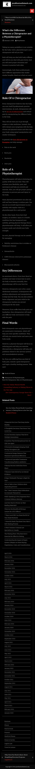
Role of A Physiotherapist (24, 380)
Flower (6, 725)
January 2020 (8, 713)
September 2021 (9, 683)
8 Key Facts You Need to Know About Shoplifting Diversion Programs (16, 756)
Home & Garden (9, 740)
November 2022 (9, 631)
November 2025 (9, 572)
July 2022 (7, 646)
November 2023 (9, 613)
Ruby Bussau (21, 40)
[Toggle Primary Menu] (32, 11)
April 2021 (7, 702)
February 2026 (9, 561)
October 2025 (8, 575)
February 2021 (9, 709)
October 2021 (8, 679)
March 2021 (8, 705)
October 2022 (8, 635)
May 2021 (7, 698)
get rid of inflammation (15, 111)
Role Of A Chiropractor (9, 380)
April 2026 (7, 553)
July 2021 (7, 691)
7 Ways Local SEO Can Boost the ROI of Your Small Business (18, 19)
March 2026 (8, 557)
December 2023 (9, 609)
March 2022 (8, 661)
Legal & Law (8, 743)
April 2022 (7, 657)
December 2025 (9, 568)
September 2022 (9, 639)
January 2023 (8, 627)
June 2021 (7, 694)
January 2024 (8, 605)
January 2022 (8, 668)
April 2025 (7, 583)
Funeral (7, 732)
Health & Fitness (10, 373)
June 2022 (7, 650)
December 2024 (9, 594)
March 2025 (8, 587)
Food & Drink (8, 729)
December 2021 (9, 672)
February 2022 (9, 665)
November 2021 (9, 676)
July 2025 (7, 579)
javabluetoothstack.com (22, 3)
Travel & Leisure (9, 747)
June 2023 (7, 620)
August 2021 (8, 687)
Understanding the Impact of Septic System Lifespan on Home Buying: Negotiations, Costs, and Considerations (17, 542)
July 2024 (7, 598)
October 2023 (8, 616)
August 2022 (8, 642)
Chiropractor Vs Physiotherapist (14, 377)
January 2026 (8, 564)
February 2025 (9, 590)
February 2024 (9, 601)
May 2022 (7, 653)
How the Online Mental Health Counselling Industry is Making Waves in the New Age (19, 409)
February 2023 (9, 624)
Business (8, 22)
